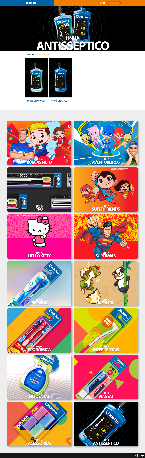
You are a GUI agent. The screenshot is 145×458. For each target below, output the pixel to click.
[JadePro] (30, 3)
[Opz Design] (137, 455)
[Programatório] (142, 456)
